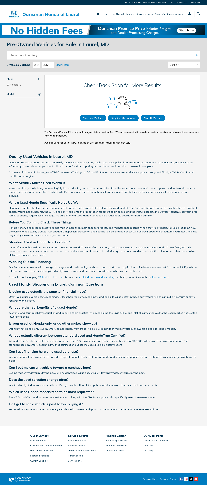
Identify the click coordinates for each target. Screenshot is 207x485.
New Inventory (38, 440)
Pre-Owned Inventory (41, 450)
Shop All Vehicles (153, 118)
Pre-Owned (118, 14)
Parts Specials (75, 455)
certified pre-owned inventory (97, 277)
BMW (46, 64)
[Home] (14, 14)
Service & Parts (144, 14)
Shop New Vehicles (93, 118)
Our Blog (148, 450)
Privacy (173, 479)
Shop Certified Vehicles (123, 118)
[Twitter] (191, 479)
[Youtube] (196, 479)
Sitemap (164, 479)
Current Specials (39, 460)
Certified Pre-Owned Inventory (46, 445)
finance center (160, 277)
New (106, 14)
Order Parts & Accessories (82, 450)
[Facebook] (181, 479)
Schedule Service (77, 440)
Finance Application (116, 440)
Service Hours (75, 460)
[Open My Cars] (188, 14)
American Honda (150, 479)
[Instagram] (186, 479)
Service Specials (76, 445)
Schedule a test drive (51, 277)
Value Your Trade (115, 450)
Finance (130, 14)
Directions (148, 445)
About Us (160, 14)
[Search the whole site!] (198, 14)
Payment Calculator (116, 445)
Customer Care (175, 14)
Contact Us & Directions (155, 440)
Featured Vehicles (39, 455)
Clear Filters (62, 64)
